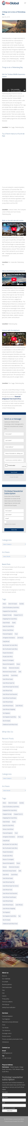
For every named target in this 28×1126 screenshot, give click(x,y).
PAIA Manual (5, 1004)
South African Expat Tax (8, 683)
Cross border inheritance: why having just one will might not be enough (13, 573)
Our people (5, 981)
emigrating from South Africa (10, 619)
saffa (20, 671)
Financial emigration (7, 1016)
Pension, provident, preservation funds (12, 1039)
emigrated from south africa (10, 611)
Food (16, 634)
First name (5, 1092)
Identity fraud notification (8, 1007)
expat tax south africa (8, 626)
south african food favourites (10, 694)
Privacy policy (5, 999)
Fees (3, 990)
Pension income (6, 1036)
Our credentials (6, 979)
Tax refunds (5, 1027)
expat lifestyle (6, 622)
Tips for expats (6, 720)
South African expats (8, 679)
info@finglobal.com (7, 1053)
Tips (19, 717)
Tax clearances (6, 1030)
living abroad (6, 641)
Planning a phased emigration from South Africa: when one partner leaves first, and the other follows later (14, 585)
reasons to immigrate (8, 660)
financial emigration (7, 634)
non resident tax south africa (10, 645)
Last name (5, 1097)
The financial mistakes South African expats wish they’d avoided (13, 568)
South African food (7, 690)
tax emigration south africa (9, 717)
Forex (3, 1025)
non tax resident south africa (10, 649)
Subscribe (14, 529)
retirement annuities (14, 668)
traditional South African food (10, 724)
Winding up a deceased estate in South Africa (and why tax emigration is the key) (14, 578)
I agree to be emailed (10, 524)
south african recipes (8, 705)
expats (14, 622)
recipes (5, 668)
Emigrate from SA (18, 615)
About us (4, 976)
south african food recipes (9, 698)
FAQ (3, 993)
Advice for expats (12, 603)
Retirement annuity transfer (9, 671)
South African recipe (8, 702)
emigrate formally (7, 615)
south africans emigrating (9, 709)
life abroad (20, 637)
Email (3, 1103)
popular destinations (8, 652)
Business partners (7, 984)
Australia (21, 603)
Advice (4, 603)
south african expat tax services (10, 686)
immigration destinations (9, 637)
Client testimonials (7, 987)
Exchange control (6, 1033)
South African (14, 675)
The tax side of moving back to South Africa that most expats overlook (13, 591)
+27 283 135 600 (6, 1058)
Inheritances (5, 1042)
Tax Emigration (6, 1019)
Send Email (14, 472)
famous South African (8, 630)
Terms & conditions (7, 1002)
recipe (18, 664)
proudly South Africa (7, 656)
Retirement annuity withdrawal (10, 1022)
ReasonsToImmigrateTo (8, 664)
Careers (4, 996)
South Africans (19, 705)
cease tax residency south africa (11, 607)
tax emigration (6, 713)
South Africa (6, 675)
